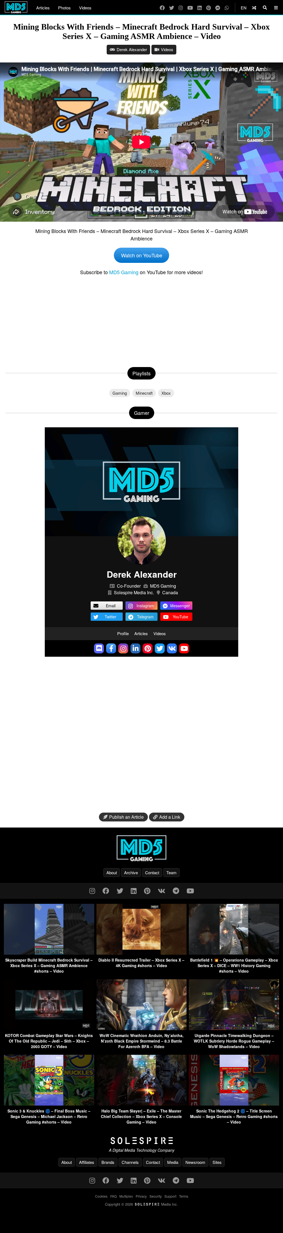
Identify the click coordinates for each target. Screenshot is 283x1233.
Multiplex (126, 1196)
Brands (107, 1162)
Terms (183, 1196)
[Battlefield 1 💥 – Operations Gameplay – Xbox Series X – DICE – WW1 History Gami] (234, 953)
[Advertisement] (141, 320)
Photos (64, 8)
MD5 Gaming (123, 272)
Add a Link (169, 817)
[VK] (161, 890)
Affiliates (86, 1162)
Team (171, 872)
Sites (217, 1162)
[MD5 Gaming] (141, 848)
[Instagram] (181, 7)
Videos (85, 8)
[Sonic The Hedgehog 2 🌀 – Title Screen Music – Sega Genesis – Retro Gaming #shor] (234, 1104)
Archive (131, 872)
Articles (43, 8)
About (111, 872)
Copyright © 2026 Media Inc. (141, 1204)
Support (170, 1196)
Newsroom (195, 1162)
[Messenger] (218, 7)
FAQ (113, 1196)
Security (156, 1196)
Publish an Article (126, 817)
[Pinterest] (209, 7)
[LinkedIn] (199, 7)
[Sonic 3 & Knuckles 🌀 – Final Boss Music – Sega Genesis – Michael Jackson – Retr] (49, 1104)
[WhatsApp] (227, 7)
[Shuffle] (254, 7)
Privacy (141, 1196)
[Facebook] (162, 7)
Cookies (101, 1196)
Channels (130, 1162)
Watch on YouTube (141, 255)
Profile (123, 633)
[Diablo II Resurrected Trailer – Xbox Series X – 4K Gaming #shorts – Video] (141, 953)
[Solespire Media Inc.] (141, 1140)
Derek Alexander (132, 49)
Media (172, 1162)
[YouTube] (190, 7)
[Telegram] (176, 890)
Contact (152, 872)
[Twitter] (171, 7)
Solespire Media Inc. (134, 592)
